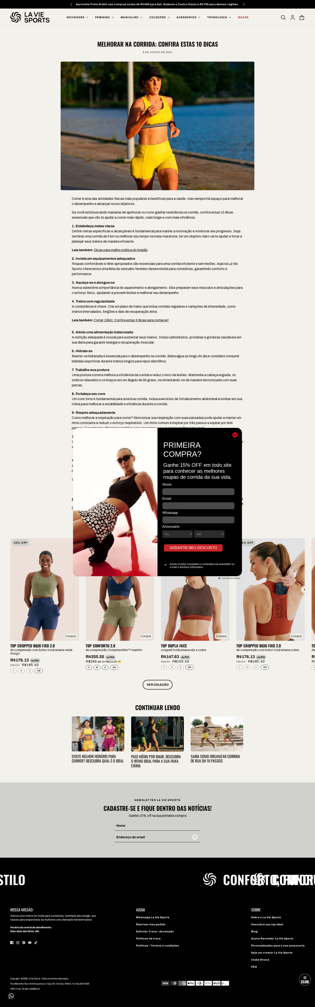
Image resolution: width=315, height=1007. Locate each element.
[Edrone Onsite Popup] (157, 503)
